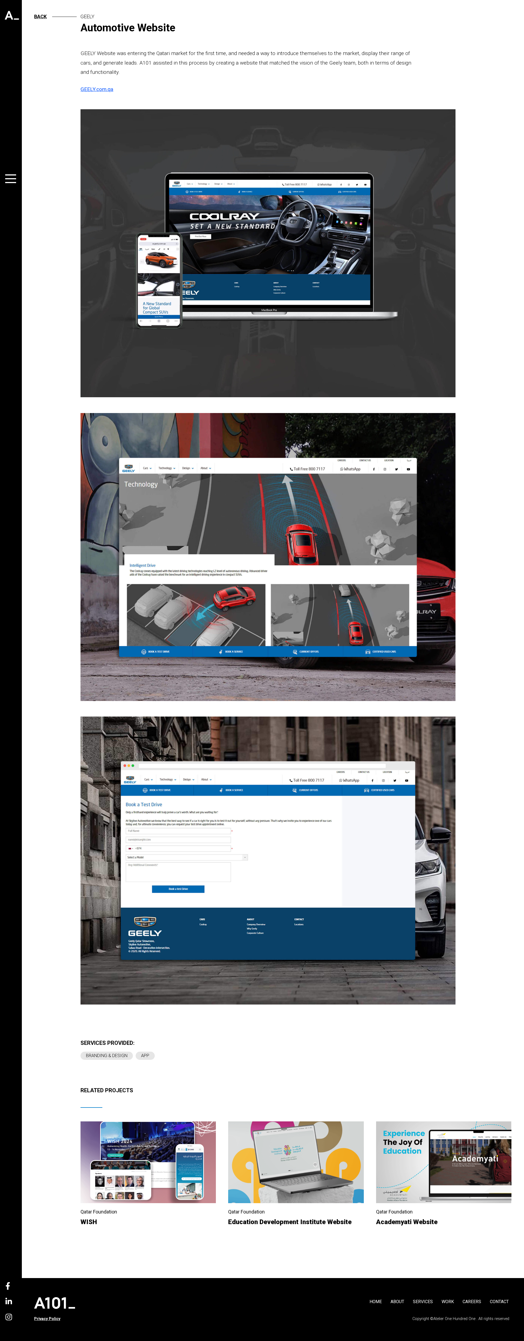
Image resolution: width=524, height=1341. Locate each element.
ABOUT (397, 1301)
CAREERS (472, 1301)
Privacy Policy (47, 1318)
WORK (448, 1301)
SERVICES (423, 1301)
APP (145, 1055)
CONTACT (499, 1301)
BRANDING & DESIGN (106, 1055)
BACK (40, 16)
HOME (376, 1301)
